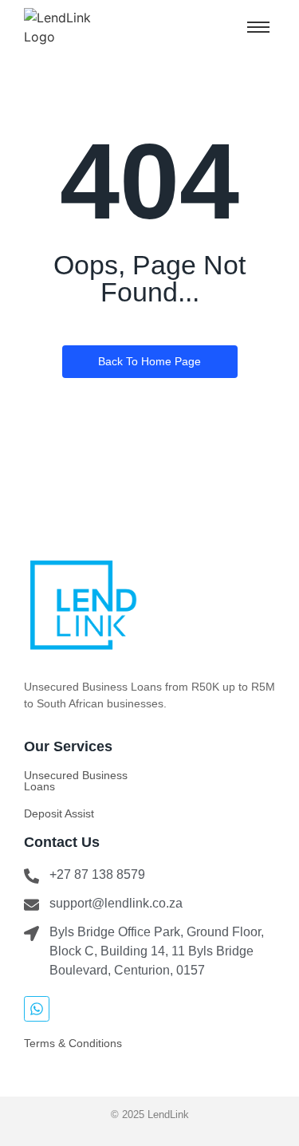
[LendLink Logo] (74, 27)
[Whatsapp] (36, 1009)
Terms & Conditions (73, 1043)
